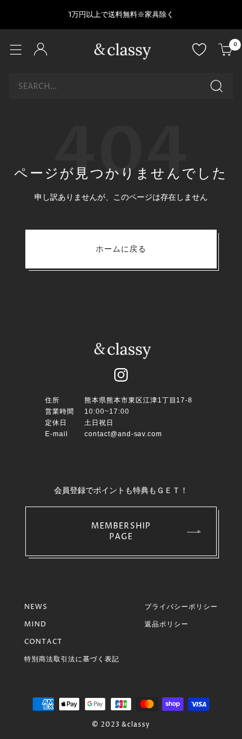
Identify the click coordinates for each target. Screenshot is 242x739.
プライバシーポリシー (181, 607)
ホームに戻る (121, 249)
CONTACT (43, 642)
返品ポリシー (167, 624)
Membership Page (121, 531)
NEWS (35, 607)
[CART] (225, 51)
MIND (35, 624)
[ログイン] (40, 51)
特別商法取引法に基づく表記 (72, 659)
